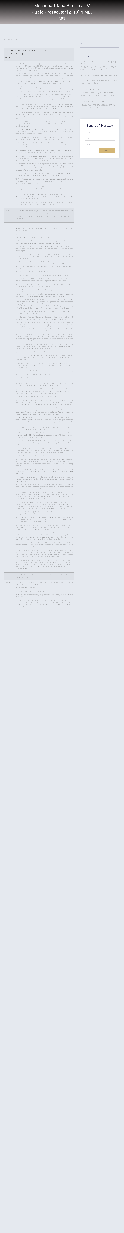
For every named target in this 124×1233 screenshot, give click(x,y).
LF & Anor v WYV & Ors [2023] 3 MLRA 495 (96, 101)
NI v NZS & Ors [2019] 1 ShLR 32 (92, 89)
